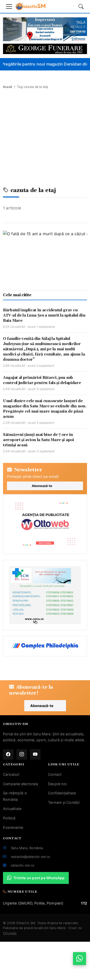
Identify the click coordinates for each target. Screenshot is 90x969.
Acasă (7, 87)
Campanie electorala (20, 784)
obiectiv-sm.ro (22, 865)
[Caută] (81, 6)
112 (84, 903)
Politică (9, 818)
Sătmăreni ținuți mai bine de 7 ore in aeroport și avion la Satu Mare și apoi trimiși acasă (38, 440)
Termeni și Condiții (64, 802)
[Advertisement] (45, 140)
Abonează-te (42, 486)
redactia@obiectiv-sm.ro (30, 857)
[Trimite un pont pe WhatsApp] (79, 958)
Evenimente (13, 827)
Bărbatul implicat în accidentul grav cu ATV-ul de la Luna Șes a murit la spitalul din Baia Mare (44, 315)
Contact (55, 774)
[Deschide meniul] (9, 6)
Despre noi (57, 784)
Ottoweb (9, 933)
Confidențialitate (62, 793)
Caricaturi (11, 774)
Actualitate (12, 809)
